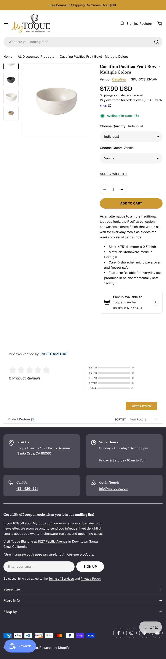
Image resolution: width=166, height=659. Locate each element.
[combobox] (83, 42)
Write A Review (142, 406)
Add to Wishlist (113, 174)
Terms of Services (61, 579)
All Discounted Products (36, 56)
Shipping (106, 95)
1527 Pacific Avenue (52, 541)
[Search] (156, 41)
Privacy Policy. (91, 579)
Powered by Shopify (54, 648)
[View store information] (155, 302)
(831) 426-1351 (27, 488)
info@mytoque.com (113, 488)
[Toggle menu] (6, 23)
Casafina (119, 79)
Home (7, 56)
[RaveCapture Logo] (53, 354)
